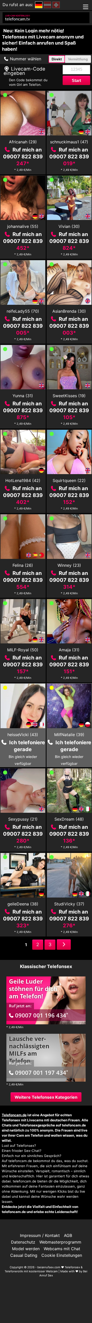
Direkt (57, 59)
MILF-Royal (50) (22, 649)
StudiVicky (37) (69, 903)
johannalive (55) (22, 226)
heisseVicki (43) (22, 734)
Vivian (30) (69, 226)
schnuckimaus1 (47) (69, 141)
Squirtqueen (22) (69, 480)
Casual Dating (23, 1255)
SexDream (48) (69, 819)
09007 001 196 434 (41, 1015)
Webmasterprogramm (60, 1242)
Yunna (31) (23, 395)
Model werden (26, 1249)
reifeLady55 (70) (23, 311)
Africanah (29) (23, 141)
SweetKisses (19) (69, 395)
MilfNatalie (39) (69, 734)
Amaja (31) (69, 649)
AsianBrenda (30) (69, 311)
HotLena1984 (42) (22, 480)
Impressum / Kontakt (40, 1235)
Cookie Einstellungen (61, 1255)
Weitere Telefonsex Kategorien (46, 1097)
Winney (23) (69, 565)
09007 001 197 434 (41, 1072)
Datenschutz (23, 1242)
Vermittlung (78, 59)
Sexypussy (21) (23, 819)
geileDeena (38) (22, 903)
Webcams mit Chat (62, 1249)
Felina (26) (23, 565)
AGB (68, 1235)
